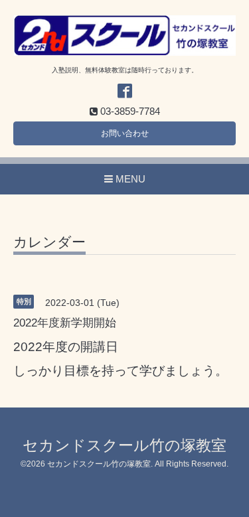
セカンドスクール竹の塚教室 (124, 445)
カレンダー (49, 242)
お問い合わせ (125, 133)
